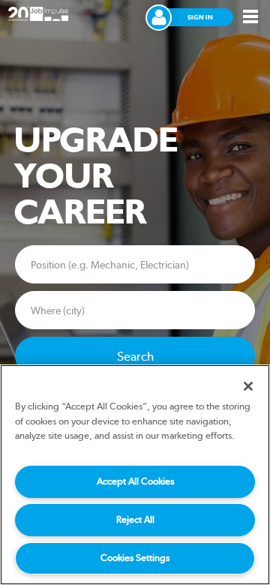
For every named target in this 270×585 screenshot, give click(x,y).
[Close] (248, 386)
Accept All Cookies (135, 481)
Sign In (200, 17)
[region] (135, 474)
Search (135, 356)
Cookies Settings (135, 557)
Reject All (135, 519)
